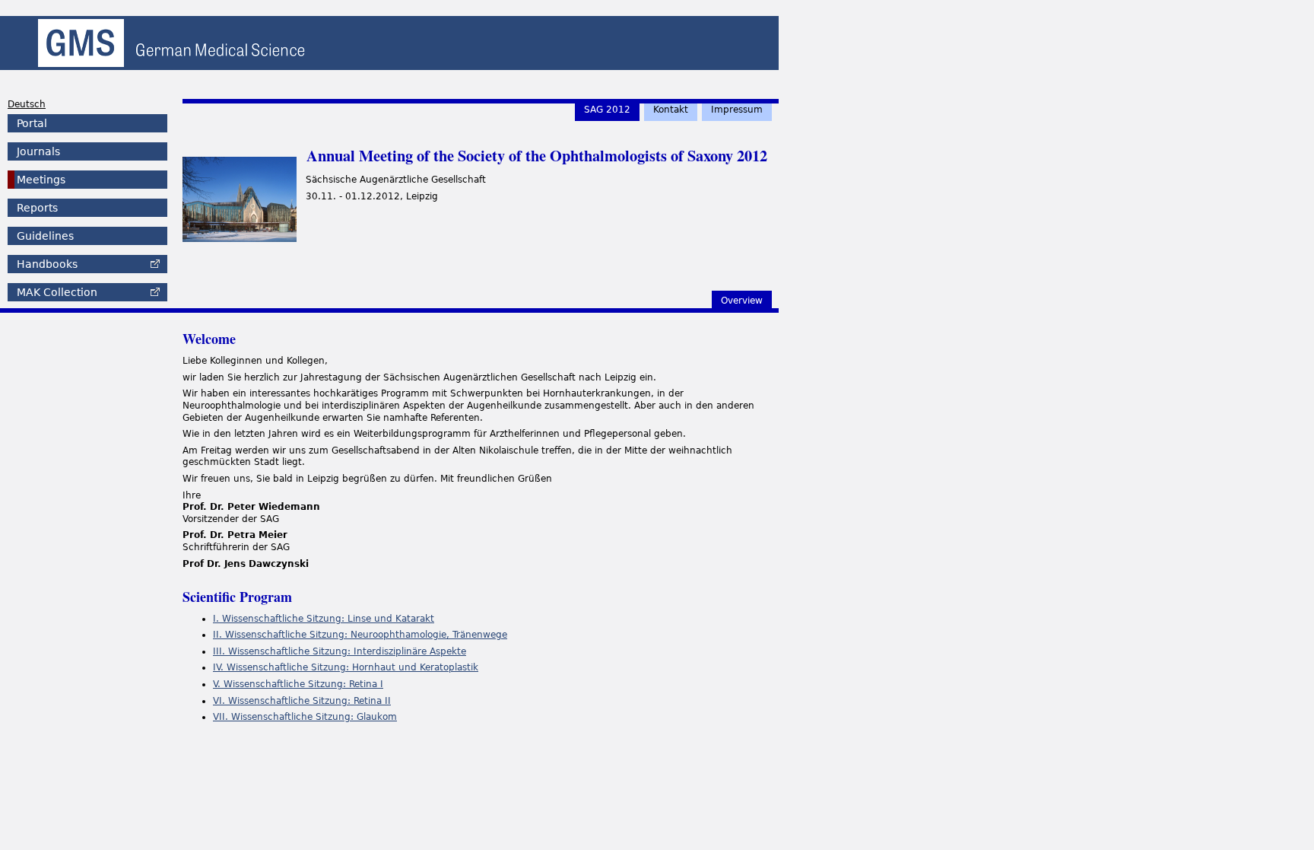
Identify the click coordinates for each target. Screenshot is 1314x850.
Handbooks (47, 264)
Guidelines (45, 236)
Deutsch (27, 104)
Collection (57, 292)
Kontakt (670, 109)
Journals (38, 151)
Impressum (737, 109)
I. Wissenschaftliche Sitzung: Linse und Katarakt (323, 618)
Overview (742, 300)
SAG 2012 (607, 109)
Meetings (41, 180)
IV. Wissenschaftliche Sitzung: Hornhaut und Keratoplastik (345, 667)
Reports (37, 208)
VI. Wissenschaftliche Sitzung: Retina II (302, 701)
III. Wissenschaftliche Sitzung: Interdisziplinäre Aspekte (339, 651)
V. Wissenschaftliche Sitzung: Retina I (298, 684)
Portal (32, 123)
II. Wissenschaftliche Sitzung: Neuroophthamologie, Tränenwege (360, 634)
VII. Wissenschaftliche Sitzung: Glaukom (305, 717)
